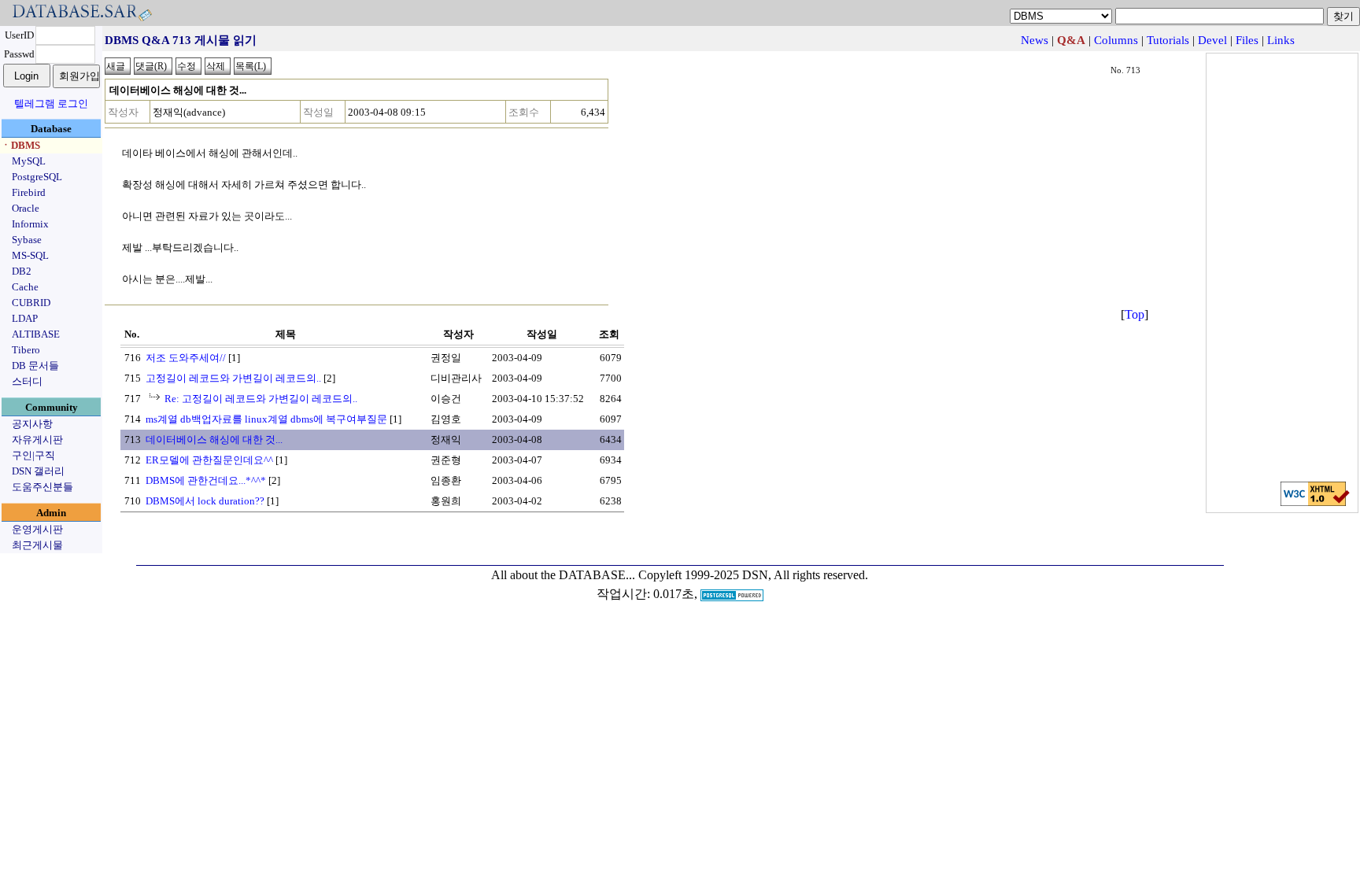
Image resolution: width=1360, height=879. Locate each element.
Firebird (29, 192)
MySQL (29, 161)
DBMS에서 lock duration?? (205, 501)
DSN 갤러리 (38, 471)
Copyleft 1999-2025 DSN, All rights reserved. (753, 575)
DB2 (21, 271)
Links (1281, 40)
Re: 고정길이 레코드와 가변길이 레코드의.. (260, 398)
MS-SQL (30, 255)
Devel (1212, 40)
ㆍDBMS (20, 145)
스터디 (27, 381)
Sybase (27, 240)
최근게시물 (37, 545)
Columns (1116, 40)
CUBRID (31, 302)
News (1034, 40)
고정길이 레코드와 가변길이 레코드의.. (233, 378)
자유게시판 (37, 439)
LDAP (25, 318)
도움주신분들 (42, 487)
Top (1134, 314)
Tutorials (1168, 40)
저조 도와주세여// (186, 358)
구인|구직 (33, 455)
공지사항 (32, 424)
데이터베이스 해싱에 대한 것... (214, 439)
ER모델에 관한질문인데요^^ (209, 460)
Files (1247, 40)
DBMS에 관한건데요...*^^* (206, 480)
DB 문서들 (35, 365)
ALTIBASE (36, 334)
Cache (25, 287)
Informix (30, 224)
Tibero (26, 350)
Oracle (25, 208)
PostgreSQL (37, 177)
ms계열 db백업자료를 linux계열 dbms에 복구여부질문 (266, 419)
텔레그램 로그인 (51, 103)
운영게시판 (37, 529)
